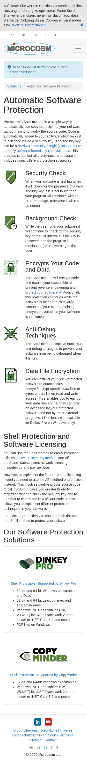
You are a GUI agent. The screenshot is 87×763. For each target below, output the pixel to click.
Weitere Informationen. (29, 25)
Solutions (14, 86)
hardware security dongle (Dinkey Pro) (47, 146)
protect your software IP (43, 292)
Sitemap (35, 740)
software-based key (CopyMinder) (43, 151)
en (12, 35)
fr (45, 35)
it (55, 35)
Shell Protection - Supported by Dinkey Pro (43, 583)
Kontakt (51, 740)
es (35, 35)
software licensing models (36, 458)
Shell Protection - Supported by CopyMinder (43, 675)
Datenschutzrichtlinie (28, 735)
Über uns (31, 730)
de (24, 35)
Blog (17, 730)
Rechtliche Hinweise (56, 730)
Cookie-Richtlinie (60, 735)
